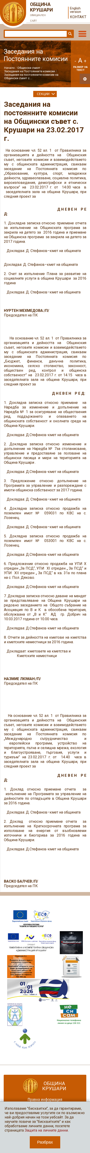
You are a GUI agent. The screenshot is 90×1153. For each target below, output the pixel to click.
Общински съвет (28, 68)
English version (75, 10)
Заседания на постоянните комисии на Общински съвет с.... (31, 76)
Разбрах (45, 1142)
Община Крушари (41, 12)
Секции (43, 94)
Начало (9, 68)
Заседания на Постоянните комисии (29, 71)
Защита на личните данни (46, 1130)
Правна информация (45, 1099)
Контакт (78, 17)
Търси (70, 34)
